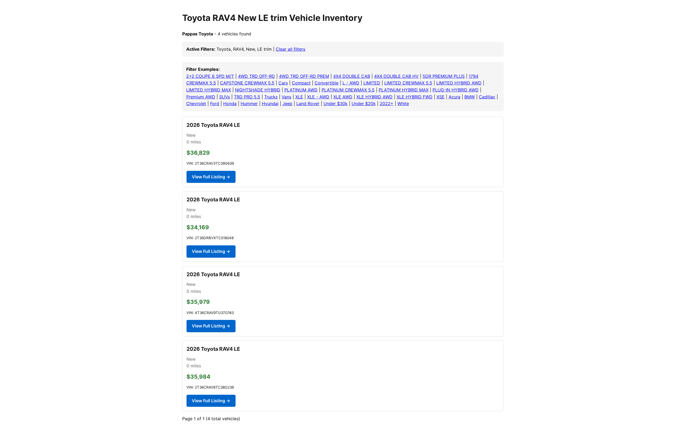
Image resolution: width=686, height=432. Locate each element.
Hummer (249, 103)
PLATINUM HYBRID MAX (403, 90)
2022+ (386, 103)
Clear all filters (290, 49)
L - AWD (350, 83)
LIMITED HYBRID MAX (208, 90)
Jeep (287, 103)
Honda (230, 103)
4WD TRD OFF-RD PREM (304, 76)
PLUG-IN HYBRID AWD (456, 90)
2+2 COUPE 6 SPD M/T (210, 76)
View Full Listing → (211, 176)
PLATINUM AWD (301, 90)
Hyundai (270, 103)
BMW (469, 96)
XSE (441, 96)
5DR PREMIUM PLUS (444, 76)
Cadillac (487, 96)
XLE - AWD (318, 96)
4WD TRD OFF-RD (256, 76)
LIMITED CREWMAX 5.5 (408, 83)
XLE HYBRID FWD (415, 96)
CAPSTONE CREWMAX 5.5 (247, 83)
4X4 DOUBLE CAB (351, 76)
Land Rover (307, 103)
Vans (286, 96)
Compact (301, 83)
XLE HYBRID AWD (374, 96)
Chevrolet (196, 103)
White (403, 103)
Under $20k (364, 103)
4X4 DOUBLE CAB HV (396, 76)
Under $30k (335, 103)
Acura (454, 96)
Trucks (271, 96)
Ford (214, 103)
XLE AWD (342, 96)
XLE (299, 96)
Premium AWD (200, 96)
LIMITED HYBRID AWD (459, 83)
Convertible (326, 83)
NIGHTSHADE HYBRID (257, 90)
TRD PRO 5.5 (247, 96)
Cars (283, 83)
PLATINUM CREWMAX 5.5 (348, 90)
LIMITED (371, 83)
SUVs (224, 96)
